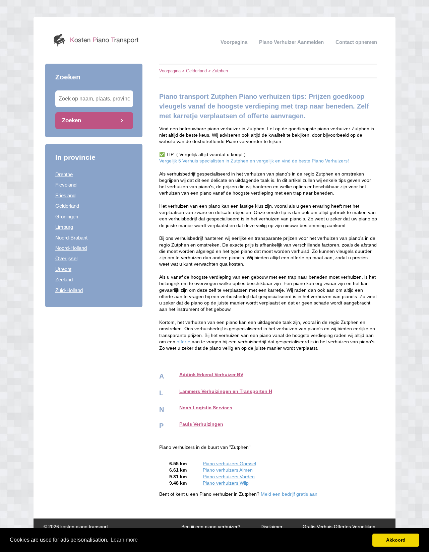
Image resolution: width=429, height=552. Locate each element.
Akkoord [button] (396, 540)
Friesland (65, 195)
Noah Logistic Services (205, 407)
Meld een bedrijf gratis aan (289, 494)
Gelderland (67, 206)
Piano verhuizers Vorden (229, 476)
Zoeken (71, 120)
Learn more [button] (124, 540)
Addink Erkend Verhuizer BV (211, 374)
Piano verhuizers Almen (228, 470)
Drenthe (64, 174)
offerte (183, 341)
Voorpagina (234, 42)
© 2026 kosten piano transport (76, 526)
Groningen (66, 216)
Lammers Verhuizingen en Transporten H (225, 391)
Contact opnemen (356, 42)
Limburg (64, 227)
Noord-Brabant (71, 237)
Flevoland (65, 185)
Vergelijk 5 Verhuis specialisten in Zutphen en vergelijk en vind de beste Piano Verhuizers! (254, 160)
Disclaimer (271, 526)
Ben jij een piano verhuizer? (210, 526)
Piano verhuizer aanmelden (291, 42)
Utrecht (63, 269)
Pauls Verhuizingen (201, 424)
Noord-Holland (71, 248)
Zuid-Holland (69, 290)
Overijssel (66, 258)
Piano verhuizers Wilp (226, 483)
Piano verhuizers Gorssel (229, 463)
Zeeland (64, 279)
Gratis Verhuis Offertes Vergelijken (339, 526)
